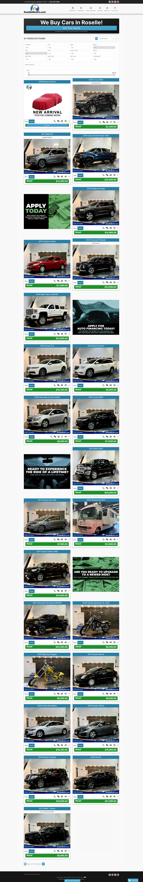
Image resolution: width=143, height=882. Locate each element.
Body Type (28, 56)
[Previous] (25, 864)
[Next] (43, 864)
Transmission (96, 56)
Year (49, 44)
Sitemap (73, 877)
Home (25, 874)
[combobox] (36, 47)
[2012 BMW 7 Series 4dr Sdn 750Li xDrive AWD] (47, 830)
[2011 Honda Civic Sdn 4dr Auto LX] (47, 519)
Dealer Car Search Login (61, 877)
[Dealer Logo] (35, 8)
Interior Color (74, 50)
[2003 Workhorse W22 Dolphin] (96, 519)
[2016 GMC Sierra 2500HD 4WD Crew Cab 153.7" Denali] (47, 313)
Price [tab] (26, 121)
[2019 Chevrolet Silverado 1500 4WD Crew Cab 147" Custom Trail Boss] (96, 154)
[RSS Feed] (115, 2)
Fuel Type (73, 56)
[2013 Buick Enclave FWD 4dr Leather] (96, 365)
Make (71, 44)
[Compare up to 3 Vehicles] (69, 121)
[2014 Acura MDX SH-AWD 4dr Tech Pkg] (96, 416)
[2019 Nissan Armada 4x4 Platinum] (47, 776)
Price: (28, 70)
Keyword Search (29, 64)
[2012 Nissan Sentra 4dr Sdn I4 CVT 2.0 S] (96, 673)
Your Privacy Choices (80, 877)
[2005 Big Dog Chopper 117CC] (47, 673)
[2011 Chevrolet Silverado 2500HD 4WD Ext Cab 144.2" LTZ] (47, 622)
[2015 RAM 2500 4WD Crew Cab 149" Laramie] (96, 467)
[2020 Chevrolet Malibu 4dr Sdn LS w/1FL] (47, 725)
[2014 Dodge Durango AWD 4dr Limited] (96, 207)
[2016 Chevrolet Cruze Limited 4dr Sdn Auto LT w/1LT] (47, 416)
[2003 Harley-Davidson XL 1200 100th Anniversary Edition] (96, 622)
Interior (95, 50)
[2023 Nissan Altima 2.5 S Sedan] (96, 725)
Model (95, 44)
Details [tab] (32, 121)
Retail (78, 126)
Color (49, 50)
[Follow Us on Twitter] (112, 2)
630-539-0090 (55, 2)
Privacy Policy (37, 874)
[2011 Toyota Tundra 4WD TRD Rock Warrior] (47, 570)
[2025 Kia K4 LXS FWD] (96, 776)
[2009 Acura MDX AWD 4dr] (96, 102)
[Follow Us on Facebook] (110, 2)
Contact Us (33, 874)
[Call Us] (55, 121)
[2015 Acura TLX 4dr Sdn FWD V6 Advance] (47, 365)
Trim (26, 50)
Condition (28, 44)
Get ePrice (47, 125)
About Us (28, 874)
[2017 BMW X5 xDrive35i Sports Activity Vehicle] (47, 156)
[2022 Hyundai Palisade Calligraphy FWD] (96, 262)
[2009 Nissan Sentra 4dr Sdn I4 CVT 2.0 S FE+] (47, 100)
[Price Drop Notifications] (65, 121)
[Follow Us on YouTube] (118, 2)
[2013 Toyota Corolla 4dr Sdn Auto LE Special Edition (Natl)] (47, 260)
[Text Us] (58, 121)
